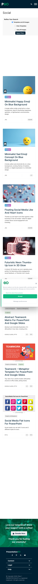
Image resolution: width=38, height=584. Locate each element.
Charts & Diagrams (10, 308)
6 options (21, 364)
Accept (20, 296)
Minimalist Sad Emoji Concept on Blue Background (16, 157)
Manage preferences (20, 301)
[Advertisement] (19, 53)
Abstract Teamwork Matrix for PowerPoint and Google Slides (17, 320)
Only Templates (21, 26)
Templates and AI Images (21, 22)
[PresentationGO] (5, 4)
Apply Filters (20, 33)
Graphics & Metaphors (22, 308)
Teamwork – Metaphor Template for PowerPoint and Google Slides (18, 372)
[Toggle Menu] (35, 4)
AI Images (7, 97)
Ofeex (19, 576)
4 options (7, 312)
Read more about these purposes (14, 292)
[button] (36, 283)
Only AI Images (21, 29)
